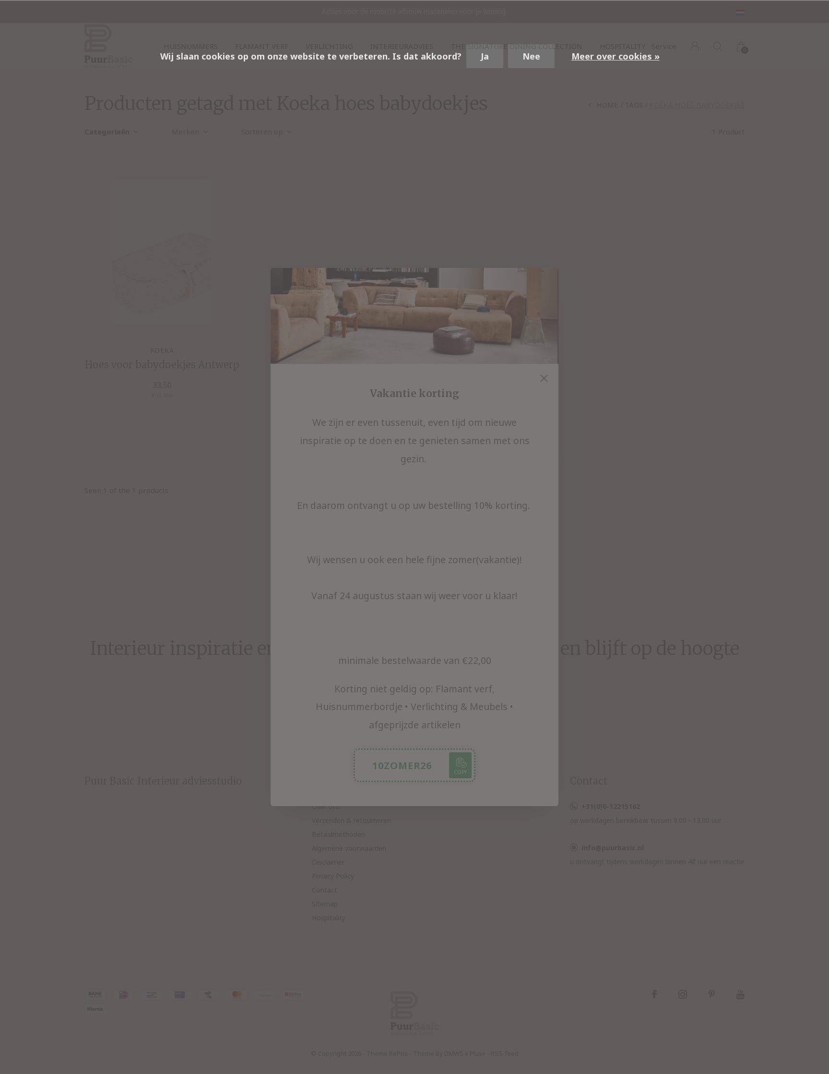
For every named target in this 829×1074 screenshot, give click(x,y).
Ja (485, 56)
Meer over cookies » (615, 56)
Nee (531, 56)
